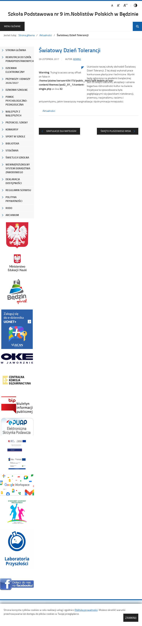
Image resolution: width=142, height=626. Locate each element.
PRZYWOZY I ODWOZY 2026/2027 (18, 80)
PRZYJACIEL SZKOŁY (17, 122)
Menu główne (12, 26)
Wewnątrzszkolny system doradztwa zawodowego (18, 168)
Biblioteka (12, 143)
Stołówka (12, 150)
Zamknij (130, 618)
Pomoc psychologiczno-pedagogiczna (17, 100)
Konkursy (12, 129)
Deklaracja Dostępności (14, 181)
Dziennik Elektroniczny (15, 70)
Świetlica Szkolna (17, 157)
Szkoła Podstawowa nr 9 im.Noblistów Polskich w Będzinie (73, 13)
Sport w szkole (15, 136)
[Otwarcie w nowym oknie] (17, 263)
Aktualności (45, 35)
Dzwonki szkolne (17, 89)
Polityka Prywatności (14, 199)
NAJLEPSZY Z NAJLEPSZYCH (13, 113)
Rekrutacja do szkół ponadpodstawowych (20, 59)
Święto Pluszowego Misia (116, 131)
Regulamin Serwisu (18, 190)
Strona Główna (16, 50)
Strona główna (26, 35)
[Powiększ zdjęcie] (60, 104)
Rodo (9, 208)
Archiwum (12, 215)
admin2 (77, 59)
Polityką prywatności (86, 610)
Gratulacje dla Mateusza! (61, 131)
